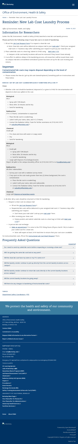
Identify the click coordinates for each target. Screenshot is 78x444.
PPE (27, 294)
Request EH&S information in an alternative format (19, 335)
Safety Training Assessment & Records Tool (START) (19, 390)
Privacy (73, 435)
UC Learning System (8, 366)
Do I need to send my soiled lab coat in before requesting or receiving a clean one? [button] (33, 247)
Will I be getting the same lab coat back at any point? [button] (22, 252)
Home (4, 17)
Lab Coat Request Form (22, 43)
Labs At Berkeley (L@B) (9, 368)
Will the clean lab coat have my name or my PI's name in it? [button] (24, 258)
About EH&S (12, 414)
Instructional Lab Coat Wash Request (42, 236)
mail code (56, 46)
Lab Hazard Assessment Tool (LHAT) (14, 373)
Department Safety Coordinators (13, 294)
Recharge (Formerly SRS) (10, 388)
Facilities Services (8, 406)
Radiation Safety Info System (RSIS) (13, 378)
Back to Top (72, 441)
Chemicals (6, 376)
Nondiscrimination (69, 432)
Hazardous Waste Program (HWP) (13, 371)
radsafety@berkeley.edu (20, 124)
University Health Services (11, 403)
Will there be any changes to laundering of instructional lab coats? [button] (27, 284)
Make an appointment (20, 227)
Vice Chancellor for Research (12, 399)
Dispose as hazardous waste (24, 194)
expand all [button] (72, 244)
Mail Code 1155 (53, 51)
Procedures (6, 383)
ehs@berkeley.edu (12, 352)
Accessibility (71, 430)
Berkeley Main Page (9, 396)
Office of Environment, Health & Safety (24, 12)
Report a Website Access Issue (12, 339)
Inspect (5, 381)
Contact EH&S (6, 328)
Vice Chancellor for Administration (14, 401)
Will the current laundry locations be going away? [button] (21, 278)
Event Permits (7, 385)
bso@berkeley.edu (64, 162)
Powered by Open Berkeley (66, 427)
